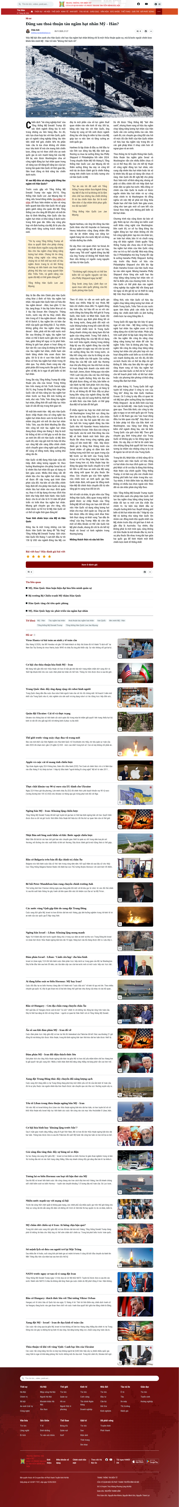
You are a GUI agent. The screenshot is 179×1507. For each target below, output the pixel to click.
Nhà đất (104, 1386)
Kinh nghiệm (105, 1411)
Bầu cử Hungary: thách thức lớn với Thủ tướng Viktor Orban (60, 1298)
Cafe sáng (84, 1397)
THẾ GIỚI (55, 11)
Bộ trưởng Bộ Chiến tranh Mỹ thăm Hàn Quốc (54, 595)
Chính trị (24, 1397)
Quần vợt (64, 1430)
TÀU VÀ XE (84, 11)
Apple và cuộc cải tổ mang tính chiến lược (49, 762)
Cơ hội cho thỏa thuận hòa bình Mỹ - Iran (49, 664)
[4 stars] (44, 556)
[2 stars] (33, 556)
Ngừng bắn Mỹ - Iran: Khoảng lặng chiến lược (52, 810)
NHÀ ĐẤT (74, 11)
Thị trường (125, 1406)
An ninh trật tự (26, 1406)
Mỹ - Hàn (41, 620)
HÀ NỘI (47, 11)
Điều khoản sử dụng (62, 1461)
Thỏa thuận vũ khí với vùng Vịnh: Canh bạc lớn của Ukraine (60, 1346)
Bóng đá (64, 1426)
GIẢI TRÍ (135, 11)
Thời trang (85, 1440)
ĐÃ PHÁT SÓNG (147, 11)
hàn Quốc (101, 620)
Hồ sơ (28, 18)
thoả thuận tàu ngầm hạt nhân (81, 620)
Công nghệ (25, 1411)
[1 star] (28, 556)
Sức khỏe (44, 1420)
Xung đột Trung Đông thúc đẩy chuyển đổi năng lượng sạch (59, 1078)
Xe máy (124, 1401)
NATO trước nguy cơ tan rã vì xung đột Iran (51, 1273)
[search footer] (23, 1378)
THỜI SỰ (38, 11)
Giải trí (83, 1420)
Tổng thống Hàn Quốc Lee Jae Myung (82, 625)
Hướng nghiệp (147, 1401)
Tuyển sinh (145, 1397)
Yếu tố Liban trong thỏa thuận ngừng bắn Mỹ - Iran (55, 1103)
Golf (62, 1435)
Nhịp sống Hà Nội (47, 1392)
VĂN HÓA (105, 11)
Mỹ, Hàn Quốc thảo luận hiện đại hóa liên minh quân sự (60, 588)
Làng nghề (24, 1430)
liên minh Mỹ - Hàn (117, 620)
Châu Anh (35, 30)
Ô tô (122, 1392)
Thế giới (64, 1386)
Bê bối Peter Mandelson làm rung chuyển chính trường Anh (59, 883)
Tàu (122, 1397)
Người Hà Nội (46, 1397)
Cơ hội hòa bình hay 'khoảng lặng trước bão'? (51, 1127)
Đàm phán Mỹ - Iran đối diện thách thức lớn (51, 1054)
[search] (19, 4)
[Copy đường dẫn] (151, 31)
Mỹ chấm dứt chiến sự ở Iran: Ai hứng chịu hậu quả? (56, 1225)
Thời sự (23, 1386)
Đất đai (103, 1406)
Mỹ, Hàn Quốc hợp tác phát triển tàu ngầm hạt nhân (58, 610)
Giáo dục (145, 1386)
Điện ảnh (84, 1435)
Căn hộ (103, 1401)
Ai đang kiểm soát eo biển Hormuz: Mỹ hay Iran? (54, 981)
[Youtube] (146, 4)
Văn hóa (24, 1420)
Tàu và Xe (125, 1386)
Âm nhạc (84, 1444)
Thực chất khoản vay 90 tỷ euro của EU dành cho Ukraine (58, 786)
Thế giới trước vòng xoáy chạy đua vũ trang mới (53, 737)
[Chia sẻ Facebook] (146, 31)
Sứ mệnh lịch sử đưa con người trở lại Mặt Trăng (53, 1249)
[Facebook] (138, 4)
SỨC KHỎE (115, 11)
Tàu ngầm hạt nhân (57, 620)
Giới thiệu (49, 1461)
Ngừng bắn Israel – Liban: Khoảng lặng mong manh (55, 932)
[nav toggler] (159, 11)
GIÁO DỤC (94, 11)
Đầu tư (103, 1397)
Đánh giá (124, 1411)
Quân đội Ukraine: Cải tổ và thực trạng (48, 713)
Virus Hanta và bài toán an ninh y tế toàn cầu (51, 640)
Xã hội (23, 1401)
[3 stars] (39, 556)
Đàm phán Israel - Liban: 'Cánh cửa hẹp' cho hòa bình (56, 956)
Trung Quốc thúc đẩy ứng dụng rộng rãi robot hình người (58, 689)
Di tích (23, 1435)
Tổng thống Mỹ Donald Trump (49, 625)
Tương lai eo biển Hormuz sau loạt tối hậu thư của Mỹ (56, 1176)
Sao (82, 1430)
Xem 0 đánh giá (89, 564)
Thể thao (64, 1420)
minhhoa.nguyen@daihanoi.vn (40, 33)
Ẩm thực (44, 1409)
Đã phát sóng (106, 1420)
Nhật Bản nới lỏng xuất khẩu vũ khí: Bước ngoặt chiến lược (59, 835)
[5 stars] (49, 556)
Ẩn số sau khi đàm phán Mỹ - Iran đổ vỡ (48, 1030)
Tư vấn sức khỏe (47, 1435)
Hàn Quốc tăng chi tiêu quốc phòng (48, 603)
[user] (157, 4)
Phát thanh (105, 1430)
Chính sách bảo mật (79, 1461)
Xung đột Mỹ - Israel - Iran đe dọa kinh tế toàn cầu (54, 1322)
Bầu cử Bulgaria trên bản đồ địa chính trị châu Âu (54, 859)
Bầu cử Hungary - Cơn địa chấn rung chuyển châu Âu (56, 1005)
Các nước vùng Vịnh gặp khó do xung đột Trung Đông (56, 908)
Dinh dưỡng (45, 1430)
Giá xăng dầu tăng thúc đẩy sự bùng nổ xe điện (52, 1151)
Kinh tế (83, 1386)
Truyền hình (105, 1426)
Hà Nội (23, 1392)
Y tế (42, 1426)
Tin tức (63, 1392)
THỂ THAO (125, 11)
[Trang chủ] (31, 11)
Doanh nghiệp (86, 1409)
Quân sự (63, 1397)
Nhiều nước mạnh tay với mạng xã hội (47, 1200)
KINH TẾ (64, 11)
